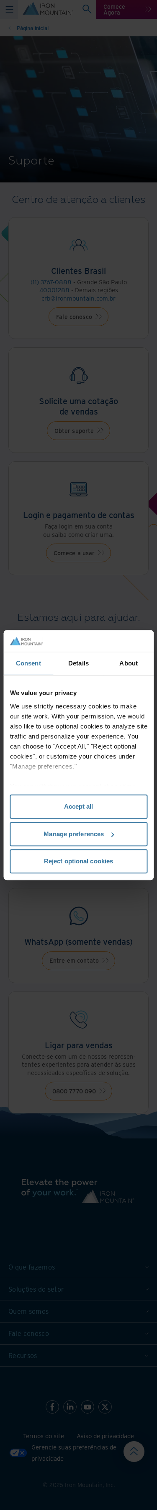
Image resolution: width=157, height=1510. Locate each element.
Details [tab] (78, 663)
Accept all (78, 806)
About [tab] (128, 663)
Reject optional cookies (78, 861)
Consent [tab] (28, 663)
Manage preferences (74, 833)
